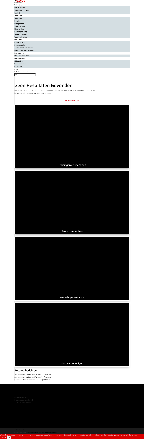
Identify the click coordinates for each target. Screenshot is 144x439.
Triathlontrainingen (21, 34)
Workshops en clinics (72, 297)
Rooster (17, 21)
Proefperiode (19, 23)
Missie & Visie (19, 7)
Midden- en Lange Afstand (24, 50)
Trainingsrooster (21, 422)
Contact (17, 13)
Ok (9, 437)
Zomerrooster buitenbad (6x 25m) (28, 374)
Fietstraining (19, 29)
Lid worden (18, 61)
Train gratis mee (20, 64)
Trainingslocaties (20, 37)
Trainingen (18, 15)
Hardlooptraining (20, 31)
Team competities (72, 231)
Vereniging (18, 5)
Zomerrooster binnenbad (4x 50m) (28, 380)
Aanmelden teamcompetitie (24, 48)
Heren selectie (19, 45)
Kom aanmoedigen (72, 363)
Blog (16, 69)
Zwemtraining (19, 26)
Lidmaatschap (20, 416)
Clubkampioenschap (21, 56)
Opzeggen (18, 66)
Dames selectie (19, 42)
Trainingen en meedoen (72, 165)
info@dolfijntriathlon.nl (23, 405)
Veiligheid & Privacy (21, 10)
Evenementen (19, 53)
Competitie (18, 39)
